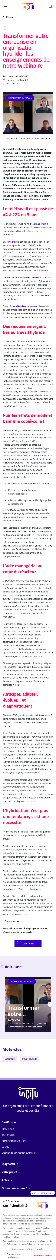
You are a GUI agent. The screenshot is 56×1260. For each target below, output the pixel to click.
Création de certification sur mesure (19, 1152)
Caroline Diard (10, 241)
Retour (9, 17)
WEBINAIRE (28, 943)
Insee (16, 921)
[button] (5, 6)
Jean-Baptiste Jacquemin (24, 306)
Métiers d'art (8, 1129)
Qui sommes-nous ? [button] (15, 1188)
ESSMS (5, 1146)
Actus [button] (6, 1180)
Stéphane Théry (38, 224)
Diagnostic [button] (9, 1164)
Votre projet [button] (9, 1172)
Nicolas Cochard (30, 277)
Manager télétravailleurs (14, 1141)
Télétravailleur (8, 1135)
